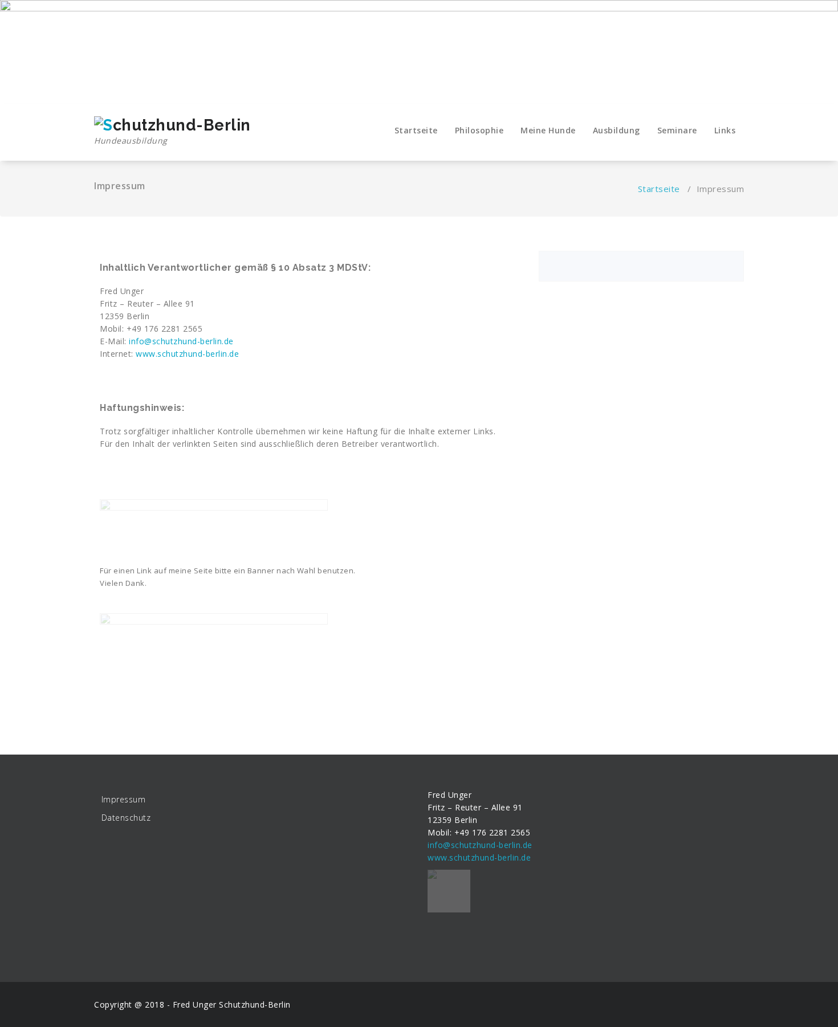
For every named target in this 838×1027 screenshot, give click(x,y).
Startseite (416, 130)
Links (725, 130)
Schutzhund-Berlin (255, 1004)
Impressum (123, 799)
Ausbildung (616, 130)
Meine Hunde (548, 130)
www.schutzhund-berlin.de (186, 353)
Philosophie (479, 130)
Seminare (677, 130)
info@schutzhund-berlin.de (181, 341)
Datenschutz (126, 817)
